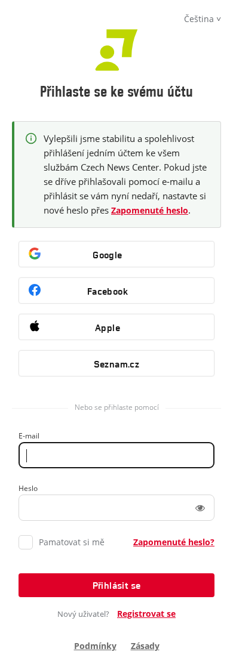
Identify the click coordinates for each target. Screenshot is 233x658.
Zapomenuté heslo (149, 210)
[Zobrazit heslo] (200, 508)
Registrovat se (146, 613)
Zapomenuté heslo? (173, 542)
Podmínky (95, 645)
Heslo (28, 488)
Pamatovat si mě (72, 542)
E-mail (29, 436)
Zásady (145, 645)
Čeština (199, 18)
